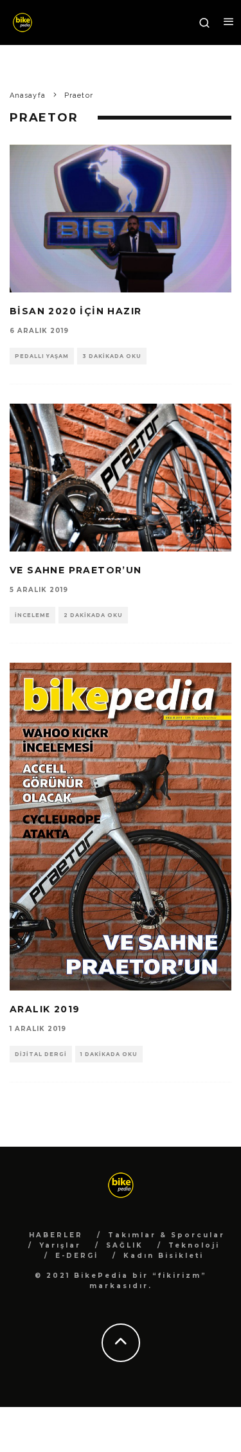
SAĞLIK (124, 1245)
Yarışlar (60, 1245)
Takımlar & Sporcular (166, 1235)
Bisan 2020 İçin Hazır (75, 311)
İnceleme (32, 615)
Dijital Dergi (41, 1054)
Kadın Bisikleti (163, 1255)
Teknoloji (194, 1245)
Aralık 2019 (45, 1009)
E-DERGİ (76, 1255)
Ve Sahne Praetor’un (76, 570)
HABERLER (56, 1235)
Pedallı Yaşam (42, 356)
